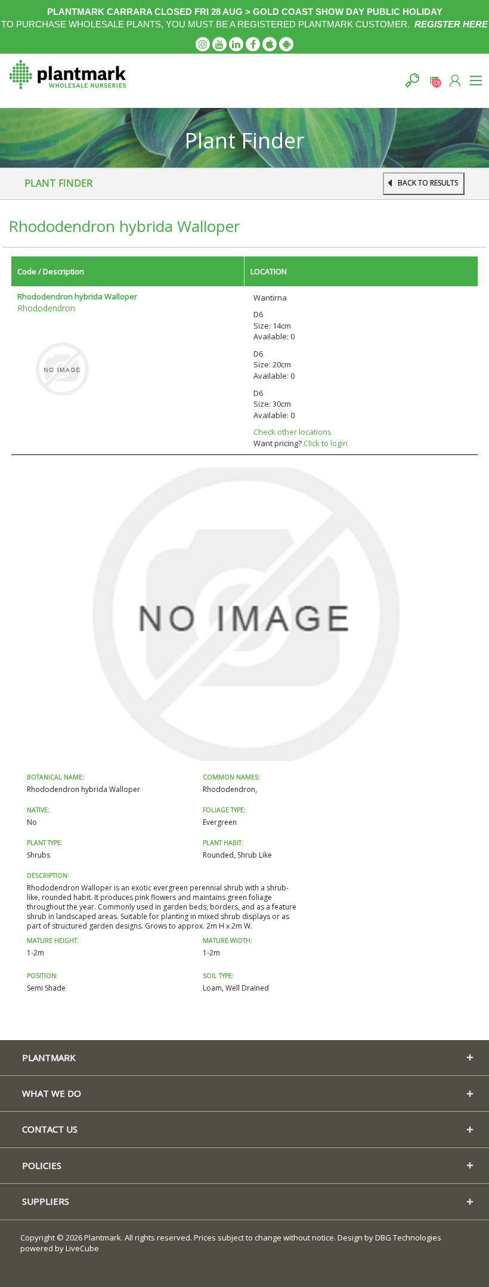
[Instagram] (203, 44)
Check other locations (292, 431)
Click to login (326, 443)
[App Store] (269, 44)
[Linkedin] (236, 44)
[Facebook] (253, 44)
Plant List (433, 80)
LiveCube (82, 1248)
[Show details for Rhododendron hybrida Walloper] (62, 368)
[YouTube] (219, 44)
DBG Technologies (408, 1237)
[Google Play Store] (286, 44)
